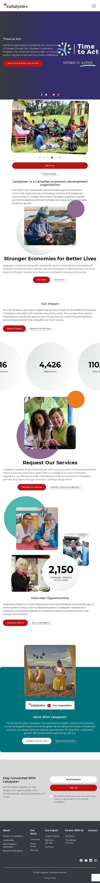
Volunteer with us (15, 623)
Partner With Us (74, 830)
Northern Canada (49, 841)
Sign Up (73, 788)
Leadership (8, 840)
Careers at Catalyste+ (13, 836)
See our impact (14, 328)
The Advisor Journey (70, 841)
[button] (41, 94)
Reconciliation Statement (10, 845)
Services (34, 850)
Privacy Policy (50, 878)
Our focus (59, 280)
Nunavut (49, 847)
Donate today (49, 174)
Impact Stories (52, 836)
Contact (92, 830)
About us (50, 165)
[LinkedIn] (90, 861)
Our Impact (51, 830)
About (6, 830)
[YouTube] (86, 861)
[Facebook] (81, 861)
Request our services (40, 328)
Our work (41, 280)
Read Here (12, 66)
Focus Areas (33, 844)
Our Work (33, 832)
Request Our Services (36, 741)
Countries (35, 839)
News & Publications (13, 851)
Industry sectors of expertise (65, 487)
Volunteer (70, 836)
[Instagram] (95, 861)
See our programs (41, 623)
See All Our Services (65, 741)
